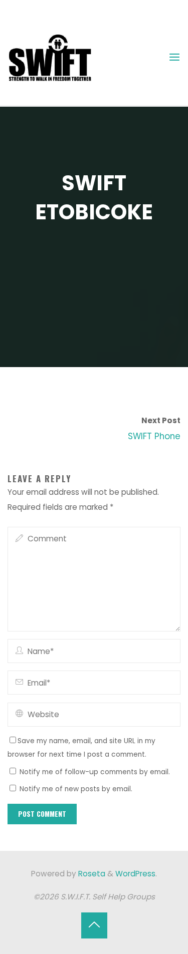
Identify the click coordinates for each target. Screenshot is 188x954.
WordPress (135, 873)
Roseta (90, 873)
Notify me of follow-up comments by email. (95, 772)
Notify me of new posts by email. (76, 789)
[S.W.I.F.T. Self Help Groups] (50, 57)
